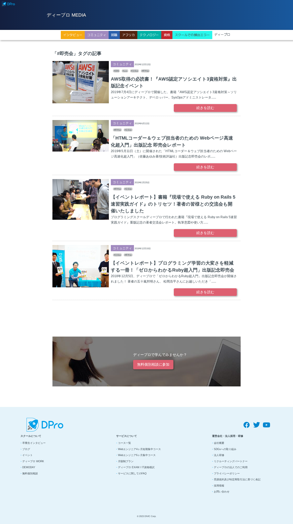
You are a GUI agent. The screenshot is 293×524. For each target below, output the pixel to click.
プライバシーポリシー (227, 473)
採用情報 (219, 485)
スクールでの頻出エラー (192, 35)
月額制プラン (126, 461)
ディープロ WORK (33, 461)
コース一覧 (124, 442)
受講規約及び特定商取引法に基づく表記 (237, 479)
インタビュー (72, 35)
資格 (167, 35)
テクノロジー (149, 35)
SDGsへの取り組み (225, 449)
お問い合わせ (221, 491)
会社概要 (219, 442)
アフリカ (128, 35)
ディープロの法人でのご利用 (231, 467)
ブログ (26, 449)
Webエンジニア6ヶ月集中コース (137, 455)
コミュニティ (96, 35)
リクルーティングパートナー (231, 461)
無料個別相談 (30, 473)
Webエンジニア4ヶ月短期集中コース (139, 449)
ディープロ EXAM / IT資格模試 (136, 467)
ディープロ (222, 34)
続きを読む (205, 108)
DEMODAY (28, 467)
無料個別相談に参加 (153, 364)
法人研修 (219, 455)
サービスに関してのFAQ (132, 473)
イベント (27, 455)
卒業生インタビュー (34, 442)
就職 (114, 35)
